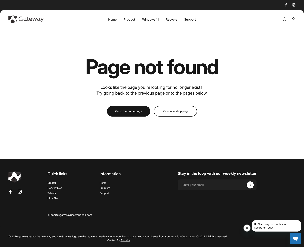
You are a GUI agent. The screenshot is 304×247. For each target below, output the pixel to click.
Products (105, 187)
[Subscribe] (250, 184)
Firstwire (125, 240)
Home (103, 182)
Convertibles (55, 187)
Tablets (52, 193)
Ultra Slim (53, 198)
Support (104, 193)
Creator (52, 182)
